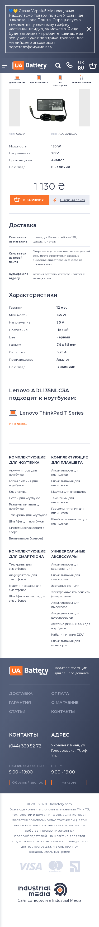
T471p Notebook (18, 424)
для (17, 82)
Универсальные (81, 82)
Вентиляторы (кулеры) (26, 538)
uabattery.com (29, 670)
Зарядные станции (65, 586)
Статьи (17, 711)
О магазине (64, 702)
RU (81, 68)
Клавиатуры (18, 492)
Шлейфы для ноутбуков (26, 521)
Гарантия (20, 702)
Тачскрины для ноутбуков (28, 515)
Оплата (60, 693)
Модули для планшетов (69, 492)
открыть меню (5, 66)
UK (81, 62)
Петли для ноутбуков (24, 498)
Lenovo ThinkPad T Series (51, 413)
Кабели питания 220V (67, 634)
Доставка (21, 693)
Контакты (63, 711)
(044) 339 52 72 (25, 746)
